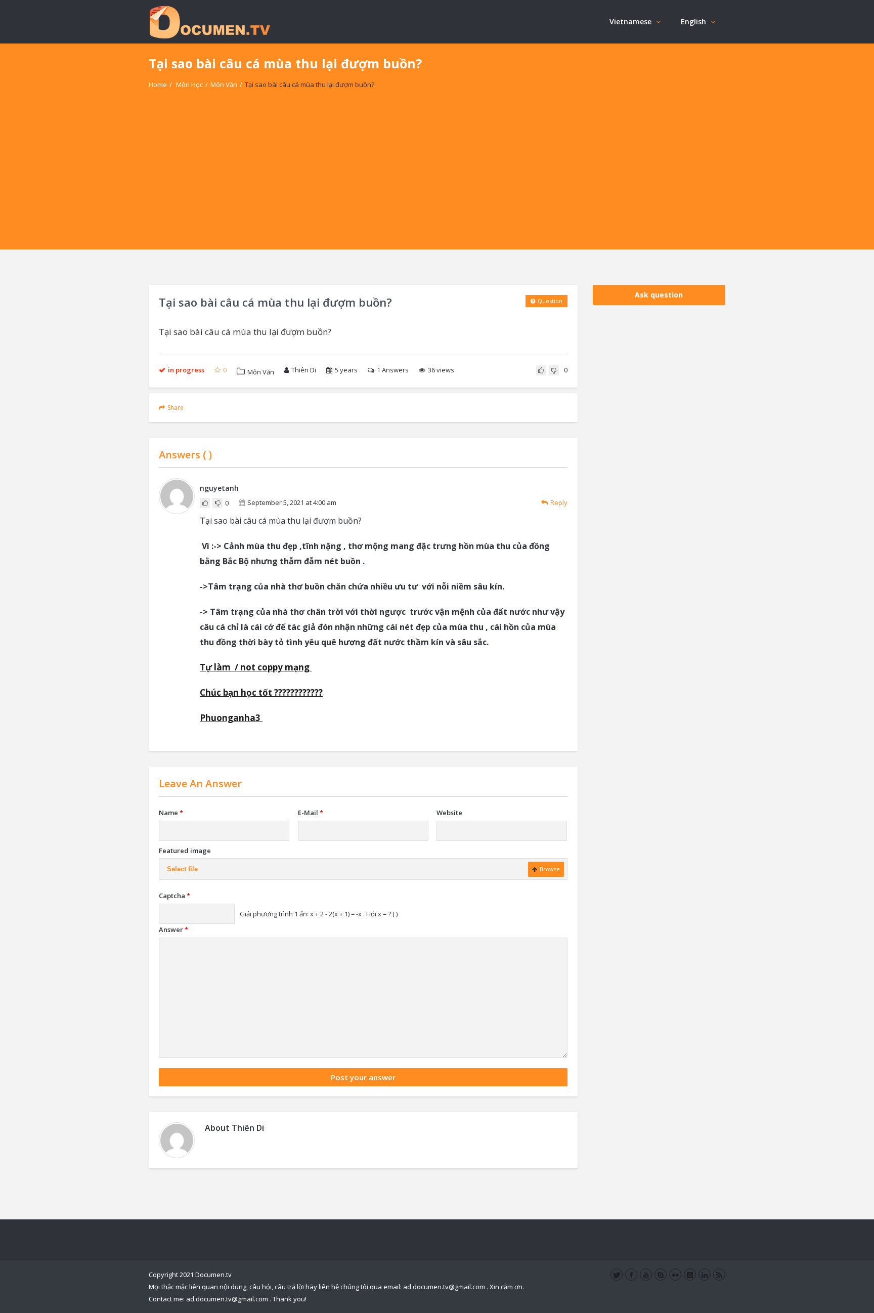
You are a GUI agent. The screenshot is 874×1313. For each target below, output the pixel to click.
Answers (393, 369)
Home (158, 84)
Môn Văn (223, 84)
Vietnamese (630, 21)
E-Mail (310, 812)
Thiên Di (303, 369)
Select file (182, 869)
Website (449, 812)
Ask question (659, 295)
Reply (558, 502)
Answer (173, 929)
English (693, 21)
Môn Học (189, 84)
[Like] (541, 370)
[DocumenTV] (209, 21)
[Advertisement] (437, 178)
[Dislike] (554, 370)
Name (171, 812)
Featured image (185, 850)
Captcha (174, 895)
